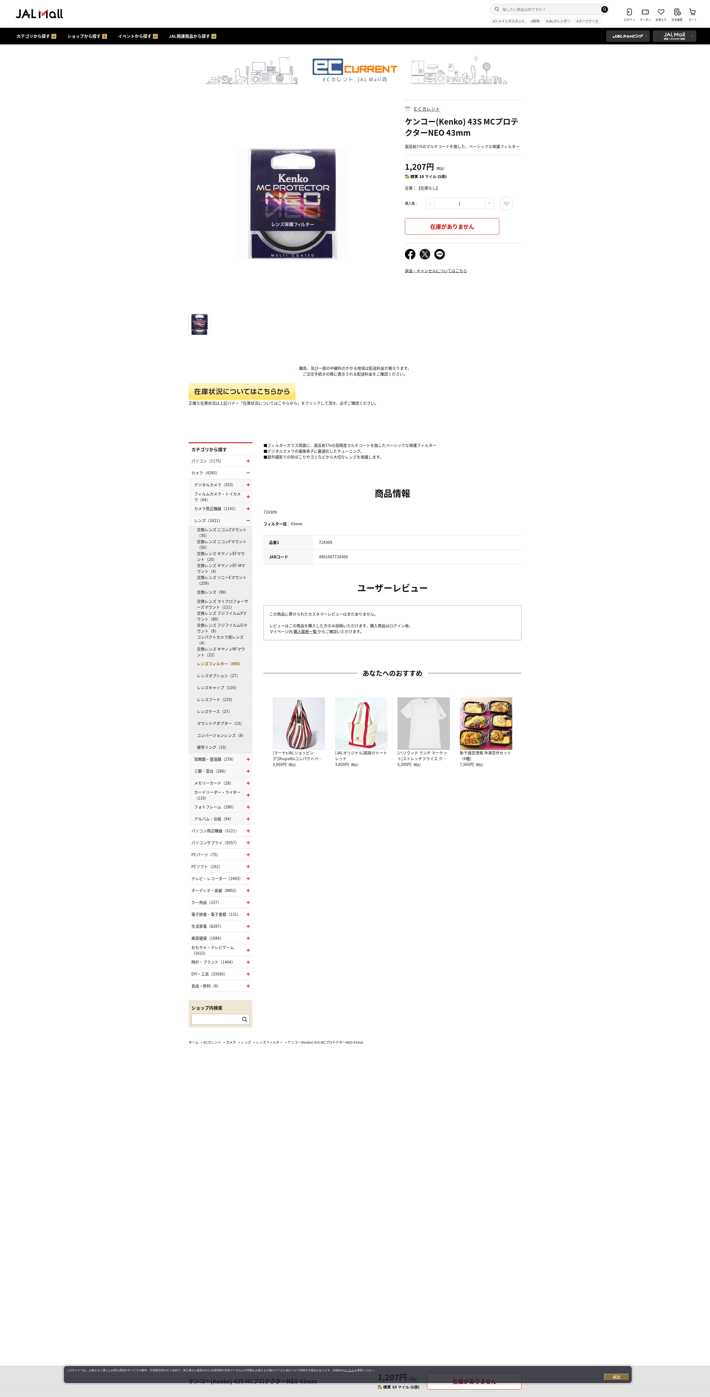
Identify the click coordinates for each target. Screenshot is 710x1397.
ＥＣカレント (426, 108)
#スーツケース (587, 21)
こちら (350, 1370)
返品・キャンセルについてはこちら (436, 270)
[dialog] (348, 1374)
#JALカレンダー (558, 21)
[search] (604, 9)
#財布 (535, 21)
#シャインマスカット (509, 21)
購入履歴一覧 (305, 631)
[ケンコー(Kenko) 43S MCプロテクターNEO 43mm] (293, 204)
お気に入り (506, 203)
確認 (616, 1377)
